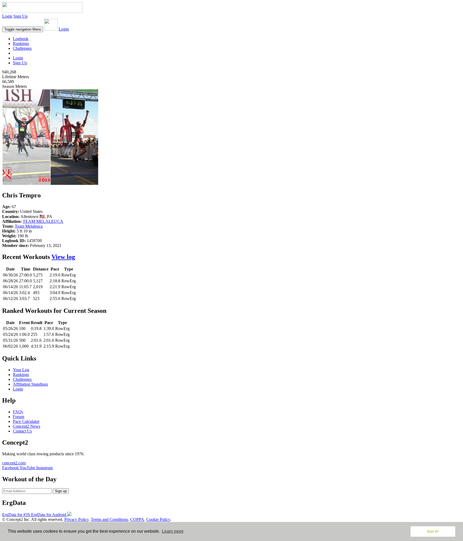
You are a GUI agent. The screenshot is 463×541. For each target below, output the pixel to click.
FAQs (18, 411)
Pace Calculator (26, 421)
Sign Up (20, 16)
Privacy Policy (76, 519)
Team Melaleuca (29, 226)
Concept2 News (26, 426)
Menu (22, 29)
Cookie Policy (158, 519)
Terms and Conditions (109, 519)
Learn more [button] (173, 531)
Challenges (22, 48)
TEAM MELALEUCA (43, 221)
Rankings (21, 43)
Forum (18, 416)
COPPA (137, 519)
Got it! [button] (433, 531)
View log (63, 256)
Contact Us (22, 431)
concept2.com (14, 463)
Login (7, 16)
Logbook (20, 38)
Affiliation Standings (30, 384)
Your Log (21, 369)
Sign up (61, 491)
